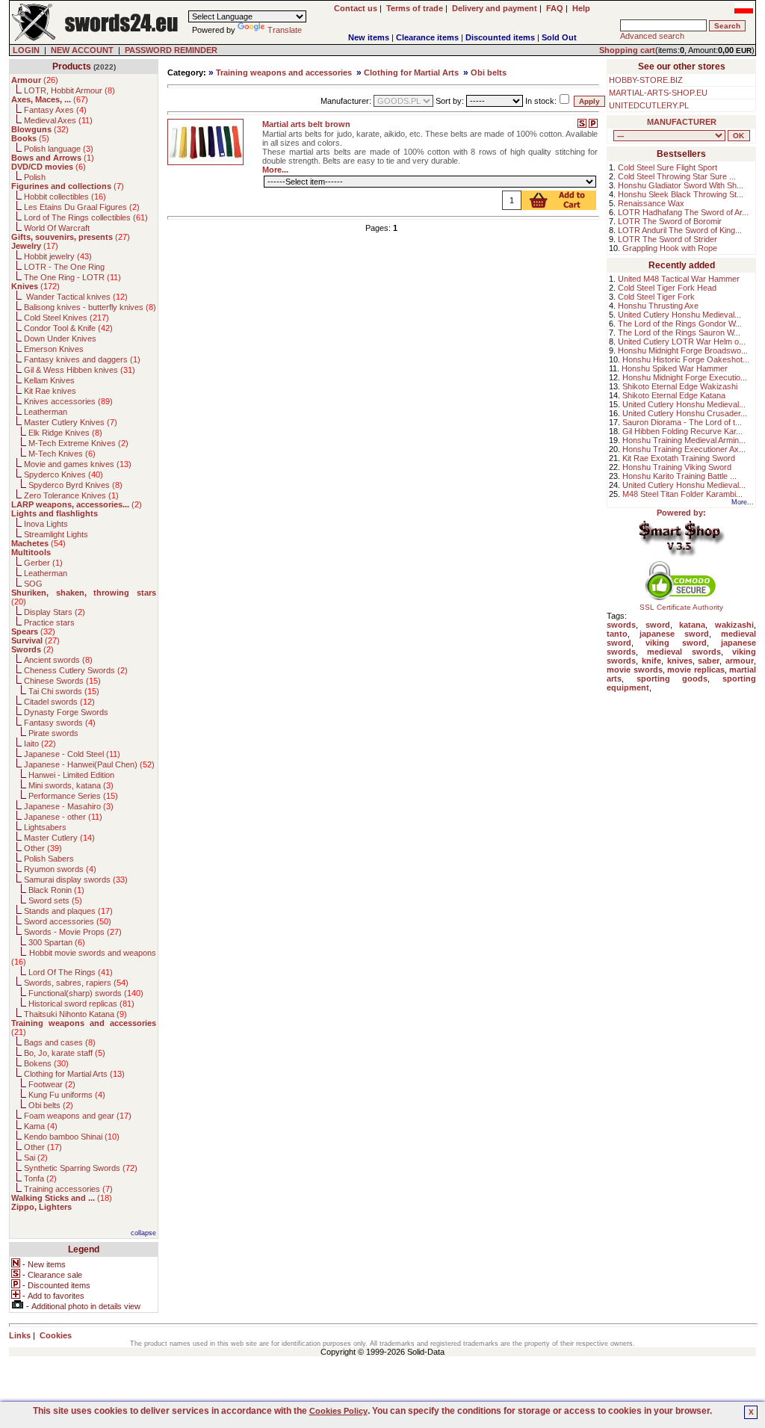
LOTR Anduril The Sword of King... (680, 230)
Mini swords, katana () (71, 785)
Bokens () (46, 1063)
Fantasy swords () (60, 722)
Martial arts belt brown (306, 124)
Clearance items (427, 37)
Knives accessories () (68, 401)
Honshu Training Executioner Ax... (684, 449)
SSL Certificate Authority (681, 607)
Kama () (41, 1126)
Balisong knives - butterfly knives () (90, 307)
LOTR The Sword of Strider (667, 239)
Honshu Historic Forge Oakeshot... (685, 359)
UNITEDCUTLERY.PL (649, 105)
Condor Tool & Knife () (68, 328)
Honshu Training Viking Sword (676, 467)
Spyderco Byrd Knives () (75, 484)
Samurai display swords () (76, 879)
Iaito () (40, 743)
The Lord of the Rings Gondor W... (680, 323)
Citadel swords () (59, 701)
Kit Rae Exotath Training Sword (678, 458)
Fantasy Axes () (55, 109)
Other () (43, 848)
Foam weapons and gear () (77, 1115)
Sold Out (559, 37)
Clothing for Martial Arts (411, 72)
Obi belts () (50, 1105)
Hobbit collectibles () (65, 196)
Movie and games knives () (77, 464)
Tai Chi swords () (63, 691)
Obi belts (489, 72)
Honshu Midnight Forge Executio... (684, 377)
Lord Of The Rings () (70, 972)
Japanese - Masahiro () (69, 806)
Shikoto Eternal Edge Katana (673, 395)
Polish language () (58, 148)
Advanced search (652, 35)
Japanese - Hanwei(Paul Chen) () (89, 764)
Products (71, 66)
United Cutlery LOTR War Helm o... (682, 341)
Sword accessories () (67, 921)
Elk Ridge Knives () (65, 432)
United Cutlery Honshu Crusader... (684, 413)
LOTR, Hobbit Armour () (69, 90)
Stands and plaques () (68, 910)
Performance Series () (73, 795)
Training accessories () (68, 1188)
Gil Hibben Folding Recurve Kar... (682, 431)
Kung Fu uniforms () (66, 1094)
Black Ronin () (56, 889)
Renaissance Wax (651, 203)
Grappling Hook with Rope (669, 248)
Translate (284, 29)
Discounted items (500, 37)
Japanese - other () (63, 816)
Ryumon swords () (60, 869)
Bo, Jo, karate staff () (64, 1052)
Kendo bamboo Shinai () (72, 1136)
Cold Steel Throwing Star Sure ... (677, 176)
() (34, 79)
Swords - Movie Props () (73, 931)
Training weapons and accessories (284, 72)
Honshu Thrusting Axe (658, 305)
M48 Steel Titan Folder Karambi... (682, 493)
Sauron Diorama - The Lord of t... (682, 422)
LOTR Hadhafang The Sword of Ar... (683, 212)
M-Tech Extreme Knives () (78, 443)
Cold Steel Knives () (66, 317)
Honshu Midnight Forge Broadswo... (683, 350)
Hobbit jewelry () (58, 256)
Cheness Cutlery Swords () (76, 670)
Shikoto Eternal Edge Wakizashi (679, 386)
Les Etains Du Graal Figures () (82, 207)
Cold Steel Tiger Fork (656, 296)
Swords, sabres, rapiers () (76, 982)
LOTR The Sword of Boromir (670, 221)
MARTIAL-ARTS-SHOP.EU (658, 92)
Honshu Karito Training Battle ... (679, 476)
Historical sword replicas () (81, 1003)
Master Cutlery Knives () (70, 422)
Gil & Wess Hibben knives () (79, 369)
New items (368, 37)
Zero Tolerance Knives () (71, 495)
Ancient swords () (58, 659)
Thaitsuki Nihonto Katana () (75, 1014)
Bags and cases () (60, 1042)
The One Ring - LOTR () (72, 277)
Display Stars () (54, 612)
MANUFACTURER (681, 121)
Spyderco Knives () (63, 474)
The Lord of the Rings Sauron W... (679, 332)
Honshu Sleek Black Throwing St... (680, 194)
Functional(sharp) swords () (85, 993)
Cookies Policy (338, 1410)
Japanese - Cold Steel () (72, 753)
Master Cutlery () (59, 837)
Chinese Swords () (62, 680)
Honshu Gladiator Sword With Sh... (680, 185)
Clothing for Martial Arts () (74, 1073)
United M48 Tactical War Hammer (679, 278)
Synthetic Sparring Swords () (80, 1167)
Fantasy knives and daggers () (82, 359)
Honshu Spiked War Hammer (675, 368)
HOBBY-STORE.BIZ (646, 79)
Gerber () (43, 562)
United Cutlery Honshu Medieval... (679, 314)
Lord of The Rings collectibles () (86, 217)
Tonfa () (40, 1178)
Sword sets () (55, 900)
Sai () (36, 1157)
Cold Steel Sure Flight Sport (667, 167)
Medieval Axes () (58, 120)
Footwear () (51, 1084)
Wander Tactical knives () (76, 296)
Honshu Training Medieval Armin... (684, 440)
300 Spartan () (56, 942)
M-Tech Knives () (62, 453)
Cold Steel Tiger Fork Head (667, 287)
